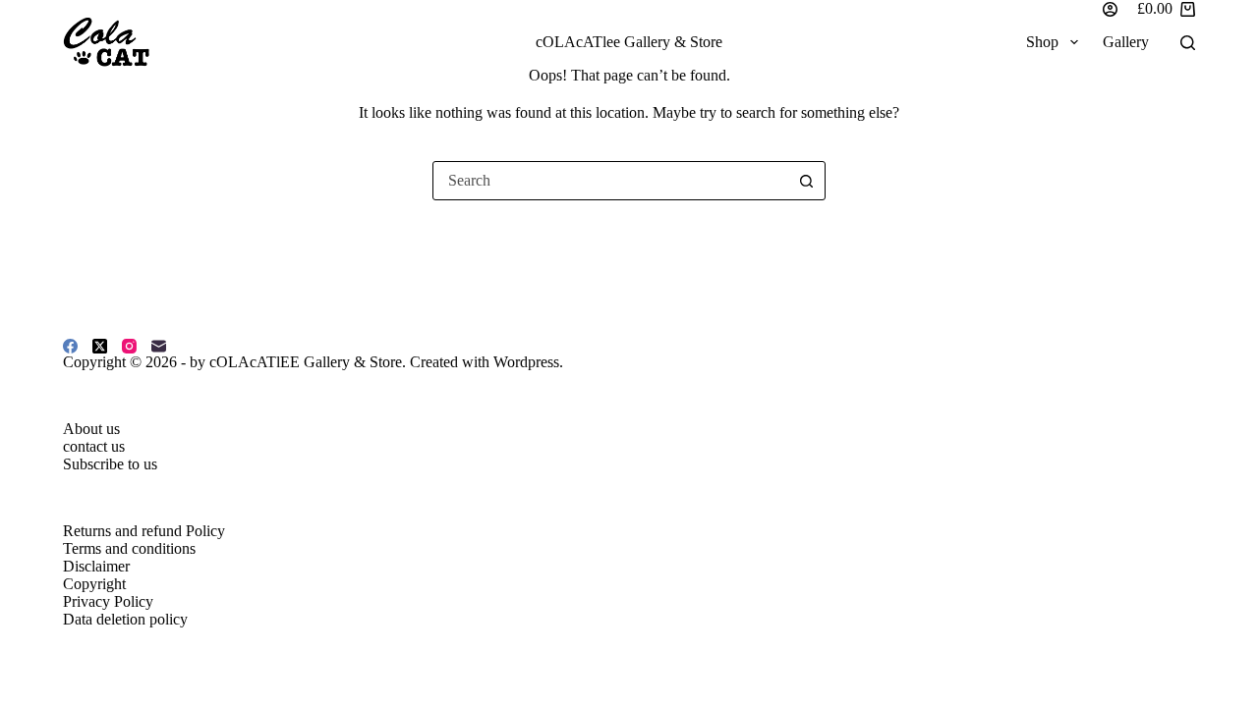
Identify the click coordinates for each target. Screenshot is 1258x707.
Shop (1042, 41)
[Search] (1187, 42)
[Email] (158, 346)
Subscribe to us (110, 464)
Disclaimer (96, 566)
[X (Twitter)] (99, 346)
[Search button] (806, 180)
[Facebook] (70, 346)
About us (91, 428)
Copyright (94, 583)
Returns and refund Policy (144, 530)
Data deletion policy (125, 619)
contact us (94, 446)
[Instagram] (129, 346)
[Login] (1110, 9)
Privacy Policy (108, 601)
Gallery (1126, 41)
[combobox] (610, 180)
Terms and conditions (129, 548)
